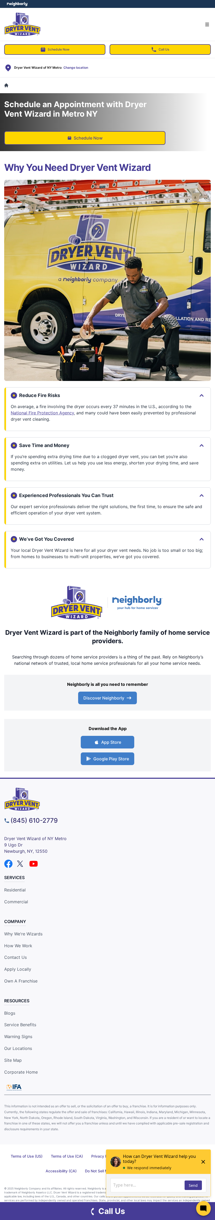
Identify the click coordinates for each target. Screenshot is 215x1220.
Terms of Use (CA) (67, 1156)
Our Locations (18, 1048)
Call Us (164, 49)
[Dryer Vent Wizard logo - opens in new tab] (77, 602)
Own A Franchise (20, 981)
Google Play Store (111, 758)
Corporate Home (21, 1072)
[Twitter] (21, 864)
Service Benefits (20, 1024)
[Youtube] (33, 864)
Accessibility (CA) (61, 1171)
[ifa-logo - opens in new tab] (14, 1087)
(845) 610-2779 (34, 820)
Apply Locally (17, 969)
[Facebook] (8, 864)
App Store (111, 742)
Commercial (16, 901)
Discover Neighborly (103, 698)
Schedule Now (58, 49)
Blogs (9, 1013)
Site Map (13, 1060)
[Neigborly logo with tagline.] (138, 602)
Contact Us (15, 957)
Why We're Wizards (23, 933)
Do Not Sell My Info (101, 1171)
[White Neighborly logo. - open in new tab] (17, 4)
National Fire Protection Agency (42, 412)
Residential (15, 889)
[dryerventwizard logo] (107, 799)
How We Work (18, 945)
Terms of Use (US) (26, 1156)
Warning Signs (18, 1036)
